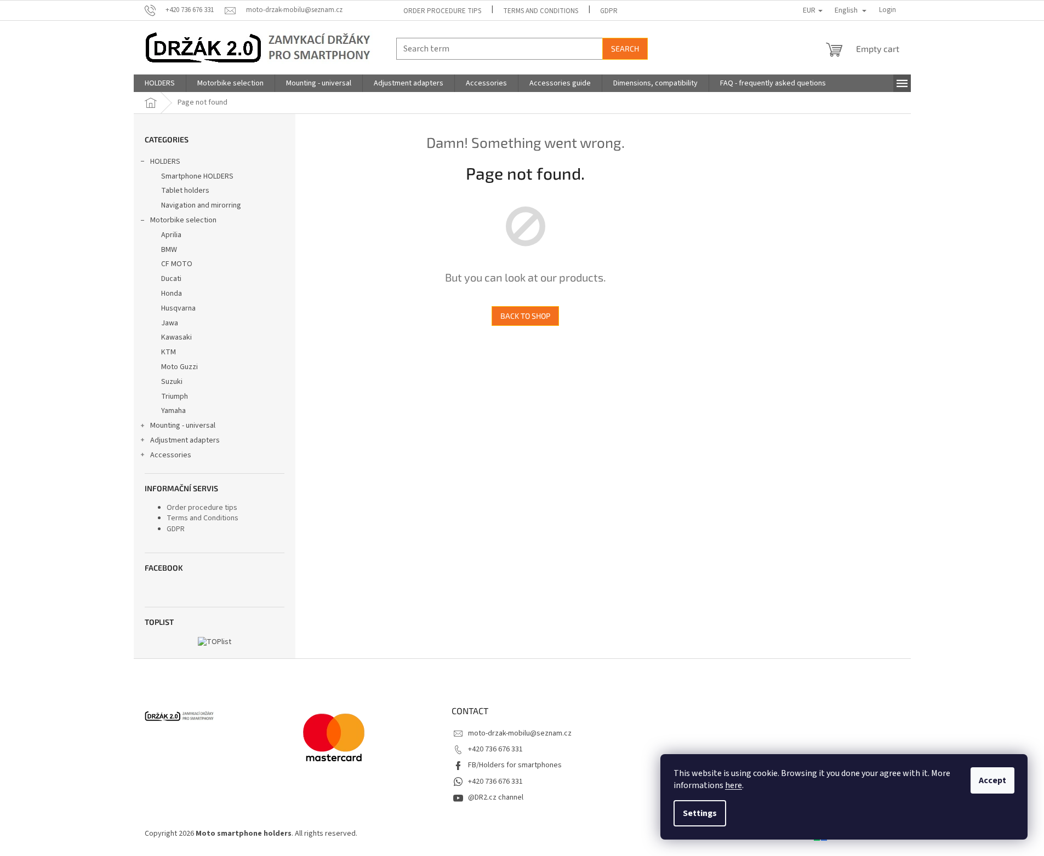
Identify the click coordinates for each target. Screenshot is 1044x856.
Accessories (170, 455)
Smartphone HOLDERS (197, 176)
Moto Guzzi (179, 366)
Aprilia (171, 234)
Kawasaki (176, 337)
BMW (169, 249)
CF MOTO (176, 263)
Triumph (174, 396)
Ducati (171, 278)
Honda (171, 293)
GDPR (609, 11)
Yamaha (173, 410)
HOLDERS (165, 161)
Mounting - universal (182, 425)
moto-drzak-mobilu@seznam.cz (520, 733)
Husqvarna (178, 308)
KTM (168, 352)
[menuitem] (160, 83)
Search (625, 48)
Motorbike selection (183, 220)
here (733, 785)
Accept (992, 780)
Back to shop (525, 315)
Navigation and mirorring (201, 205)
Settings (700, 813)
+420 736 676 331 (495, 749)
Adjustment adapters (185, 440)
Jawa (169, 323)
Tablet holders (185, 190)
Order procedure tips (442, 11)
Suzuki (171, 381)
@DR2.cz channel (495, 797)
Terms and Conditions (540, 11)
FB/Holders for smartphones (515, 765)
